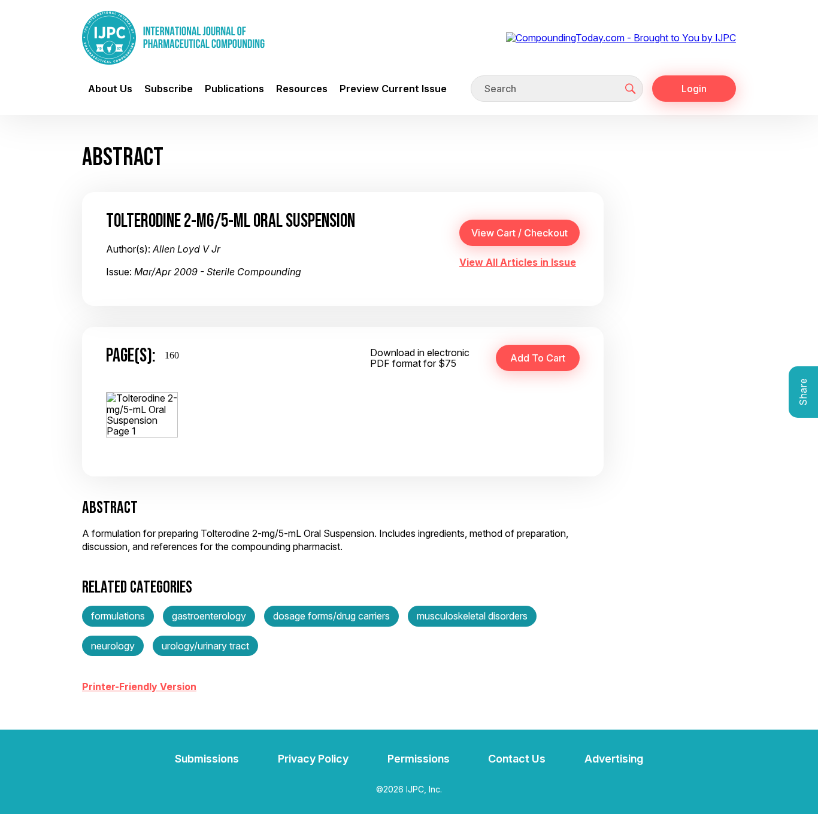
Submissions (207, 758)
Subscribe (168, 89)
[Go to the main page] (173, 38)
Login (694, 89)
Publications (234, 89)
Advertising (613, 758)
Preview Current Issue (393, 89)
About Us (110, 89)
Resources (302, 89)
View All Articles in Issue (517, 262)
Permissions (418, 758)
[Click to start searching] (631, 89)
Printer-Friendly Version (139, 686)
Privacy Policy (313, 758)
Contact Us (517, 758)
